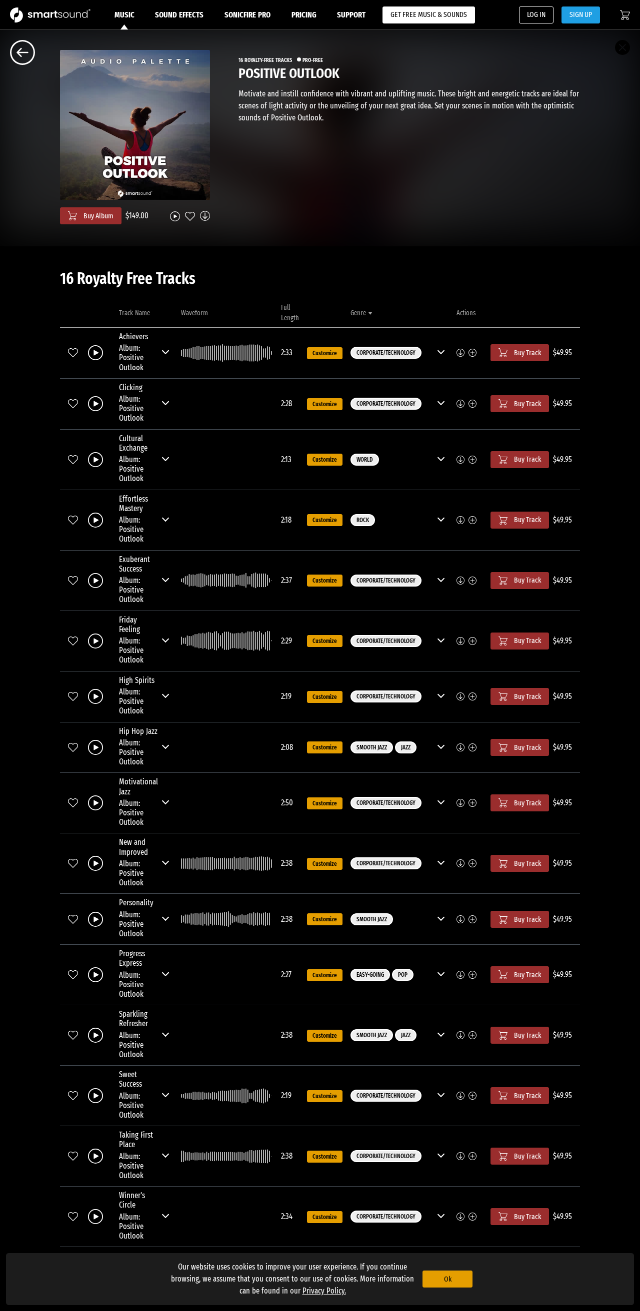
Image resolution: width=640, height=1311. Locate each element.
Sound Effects (179, 14)
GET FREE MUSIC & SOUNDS (428, 14)
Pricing (304, 14)
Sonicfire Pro (247, 14)
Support (351, 14)
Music (124, 14)
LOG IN (536, 14)
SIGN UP (581, 14)
